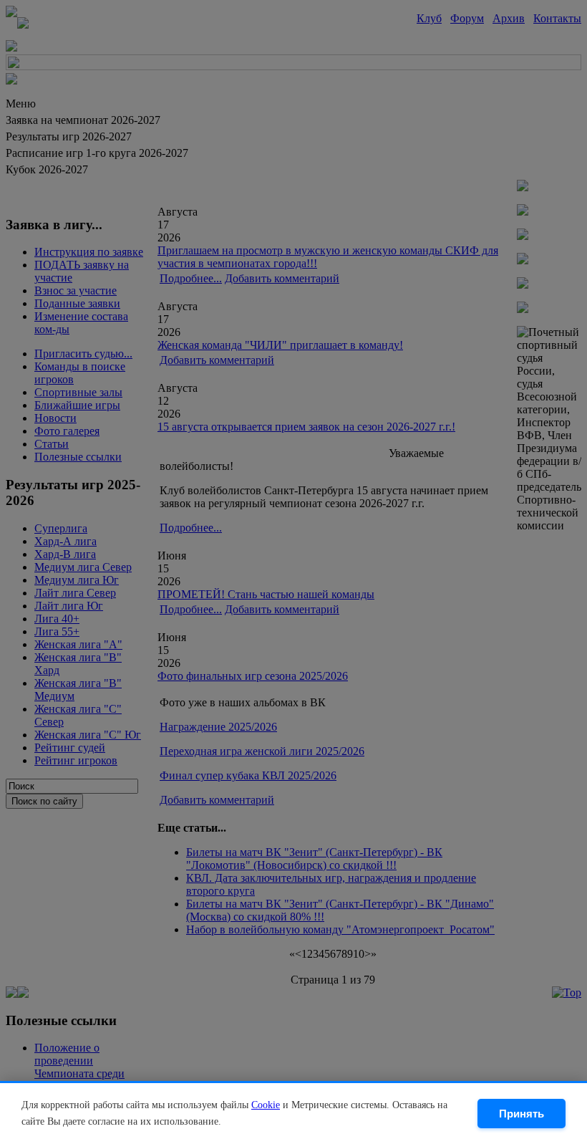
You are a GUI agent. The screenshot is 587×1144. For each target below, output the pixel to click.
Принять (521, 1113)
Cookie (265, 1105)
